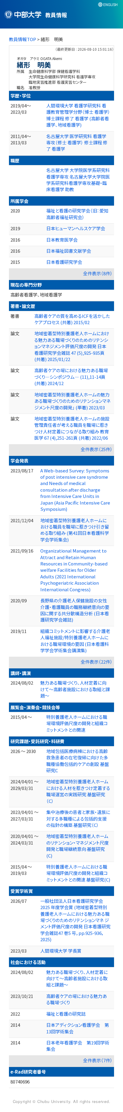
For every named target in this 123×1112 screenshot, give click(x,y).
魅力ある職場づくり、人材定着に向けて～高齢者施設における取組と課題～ (75, 689)
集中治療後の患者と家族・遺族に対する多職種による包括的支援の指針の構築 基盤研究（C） (78, 818)
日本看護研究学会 (64, 262)
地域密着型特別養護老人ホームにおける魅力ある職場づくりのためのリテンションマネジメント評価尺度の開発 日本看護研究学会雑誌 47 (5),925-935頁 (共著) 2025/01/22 (71, 346)
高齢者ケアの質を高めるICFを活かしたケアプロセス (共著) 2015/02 (72, 319)
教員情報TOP (22, 39)
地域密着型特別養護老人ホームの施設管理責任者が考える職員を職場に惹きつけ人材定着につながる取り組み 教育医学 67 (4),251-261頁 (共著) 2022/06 (72, 428)
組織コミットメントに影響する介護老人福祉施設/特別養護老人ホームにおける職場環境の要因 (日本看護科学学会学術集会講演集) (75, 640)
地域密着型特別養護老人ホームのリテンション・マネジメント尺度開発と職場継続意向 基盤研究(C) (77, 845)
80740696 (20, 1081)
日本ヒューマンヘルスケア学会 (75, 228)
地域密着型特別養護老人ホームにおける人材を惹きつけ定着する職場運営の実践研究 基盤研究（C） (78, 791)
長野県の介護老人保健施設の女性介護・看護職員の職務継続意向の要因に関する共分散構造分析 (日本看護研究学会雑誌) (74, 610)
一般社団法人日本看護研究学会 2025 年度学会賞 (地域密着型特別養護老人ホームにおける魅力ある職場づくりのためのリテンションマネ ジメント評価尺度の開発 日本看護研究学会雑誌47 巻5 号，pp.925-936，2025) (75, 920)
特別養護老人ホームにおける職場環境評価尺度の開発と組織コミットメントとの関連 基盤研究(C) (78, 873)
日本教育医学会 (62, 240)
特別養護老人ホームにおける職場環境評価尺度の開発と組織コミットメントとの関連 (77, 723)
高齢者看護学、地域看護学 (36, 294)
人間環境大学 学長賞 (61, 951)
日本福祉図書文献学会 (68, 251)
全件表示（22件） (97, 661)
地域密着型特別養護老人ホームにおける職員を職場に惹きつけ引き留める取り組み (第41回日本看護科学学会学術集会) (74, 530)
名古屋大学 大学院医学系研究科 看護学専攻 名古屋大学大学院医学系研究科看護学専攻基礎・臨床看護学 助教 (78, 179)
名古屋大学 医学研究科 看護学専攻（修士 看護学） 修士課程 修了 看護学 (76, 142)
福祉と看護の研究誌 (66, 1014)
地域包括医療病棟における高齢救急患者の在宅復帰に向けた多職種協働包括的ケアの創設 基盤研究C (77, 760)
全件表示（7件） (98, 1060)
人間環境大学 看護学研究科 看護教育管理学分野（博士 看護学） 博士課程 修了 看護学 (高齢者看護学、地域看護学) (78, 115)
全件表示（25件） (97, 449)
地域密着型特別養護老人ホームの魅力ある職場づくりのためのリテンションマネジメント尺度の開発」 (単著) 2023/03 (72, 401)
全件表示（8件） (98, 273)
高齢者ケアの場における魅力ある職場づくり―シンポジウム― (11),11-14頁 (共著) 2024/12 (71, 376)
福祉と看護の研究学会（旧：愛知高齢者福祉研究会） (77, 213)
